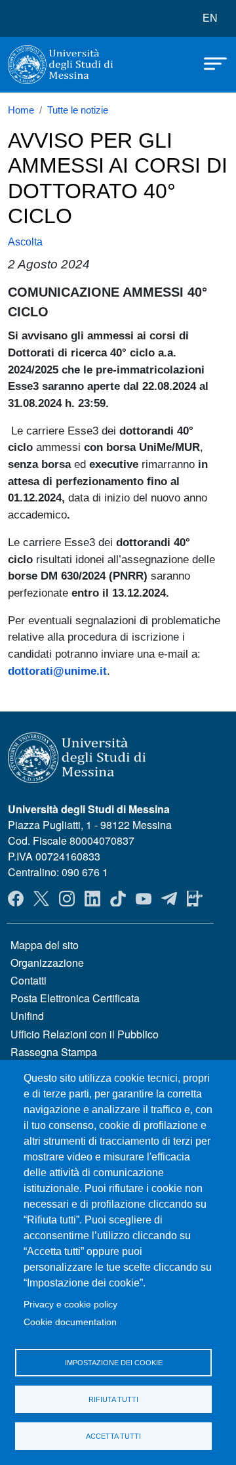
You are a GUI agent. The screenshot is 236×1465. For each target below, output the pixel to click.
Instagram (67, 898)
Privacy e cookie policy (70, 1304)
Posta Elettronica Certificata (75, 998)
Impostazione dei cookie (114, 1363)
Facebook (16, 898)
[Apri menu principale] (209, 62)
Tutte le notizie (77, 110)
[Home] (60, 64)
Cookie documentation (70, 1322)
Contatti (28, 980)
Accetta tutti (113, 1436)
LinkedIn (92, 898)
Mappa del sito (44, 944)
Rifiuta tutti (113, 1399)
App (195, 898)
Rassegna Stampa (53, 1051)
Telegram (169, 898)
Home (21, 110)
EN (210, 18)
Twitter (41, 898)
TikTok (118, 898)
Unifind (27, 1015)
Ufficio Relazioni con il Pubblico (84, 1034)
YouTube (143, 898)
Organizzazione (47, 962)
